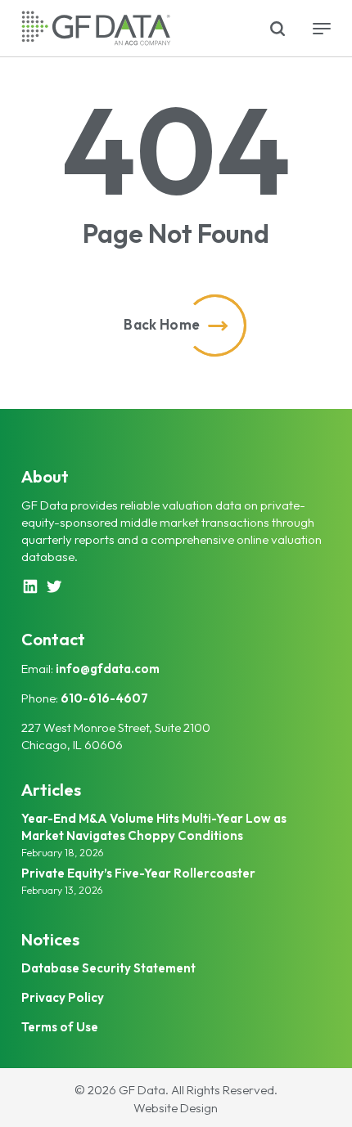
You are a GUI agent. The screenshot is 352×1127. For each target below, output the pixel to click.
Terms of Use (59, 1027)
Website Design (175, 1108)
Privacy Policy (62, 997)
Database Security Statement (108, 968)
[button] (321, 28)
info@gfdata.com (108, 668)
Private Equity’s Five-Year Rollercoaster (138, 873)
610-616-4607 (104, 698)
